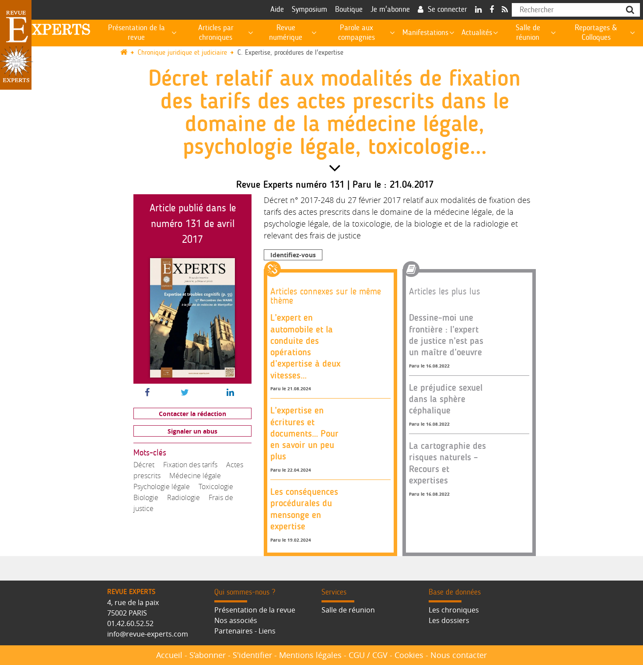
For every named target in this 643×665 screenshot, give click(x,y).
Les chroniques (454, 610)
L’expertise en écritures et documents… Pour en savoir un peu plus (304, 433)
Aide (277, 9)
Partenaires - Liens (245, 631)
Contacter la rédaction (192, 414)
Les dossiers (449, 620)
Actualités (476, 32)
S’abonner (207, 655)
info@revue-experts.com (147, 634)
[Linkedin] (478, 10)
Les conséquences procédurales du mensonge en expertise (304, 509)
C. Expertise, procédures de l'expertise (290, 52)
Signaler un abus (192, 431)
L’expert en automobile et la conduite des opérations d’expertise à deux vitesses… (305, 346)
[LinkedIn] (230, 393)
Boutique (349, 9)
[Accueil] (128, 52)
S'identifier (252, 655)
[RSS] (505, 10)
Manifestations (425, 32)
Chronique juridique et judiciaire (182, 52)
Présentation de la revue (254, 610)
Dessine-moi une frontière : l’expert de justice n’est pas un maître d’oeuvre (446, 334)
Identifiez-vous (293, 255)
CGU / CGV (368, 655)
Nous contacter (458, 655)
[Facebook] (491, 10)
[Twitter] (185, 393)
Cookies (409, 655)
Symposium (309, 9)
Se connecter (447, 9)
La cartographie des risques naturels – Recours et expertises (447, 463)
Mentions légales (310, 655)
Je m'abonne (390, 9)
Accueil (169, 655)
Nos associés (235, 620)
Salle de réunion (348, 610)
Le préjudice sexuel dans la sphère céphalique (445, 399)
